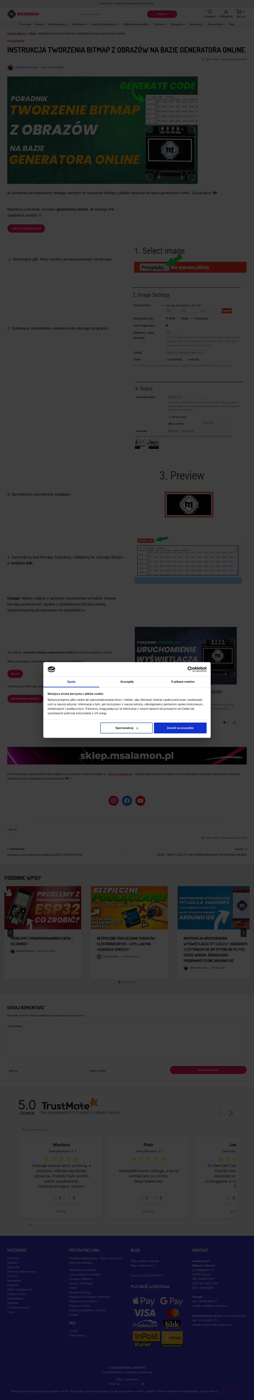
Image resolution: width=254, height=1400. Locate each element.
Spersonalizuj (124, 727)
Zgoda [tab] (71, 681)
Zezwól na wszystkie (180, 727)
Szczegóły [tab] (127, 681)
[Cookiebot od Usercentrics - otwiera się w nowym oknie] (190, 669)
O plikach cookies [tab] (182, 681)
